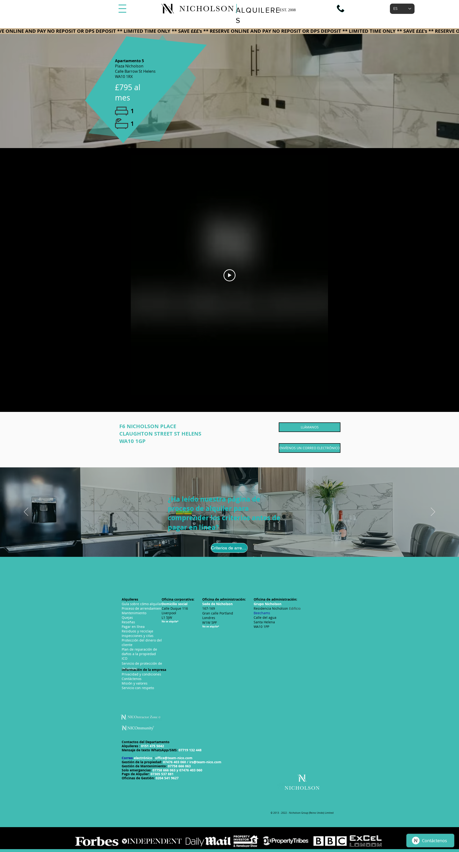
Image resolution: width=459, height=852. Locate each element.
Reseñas (128, 622)
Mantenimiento (134, 613)
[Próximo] (433, 512)
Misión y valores (135, 683)
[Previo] (26, 512)
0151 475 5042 (152, 746)
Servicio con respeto (138, 688)
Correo (157, 758)
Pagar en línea (133, 626)
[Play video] (229, 275)
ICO (124, 658)
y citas (137, 635)
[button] (122, 9)
